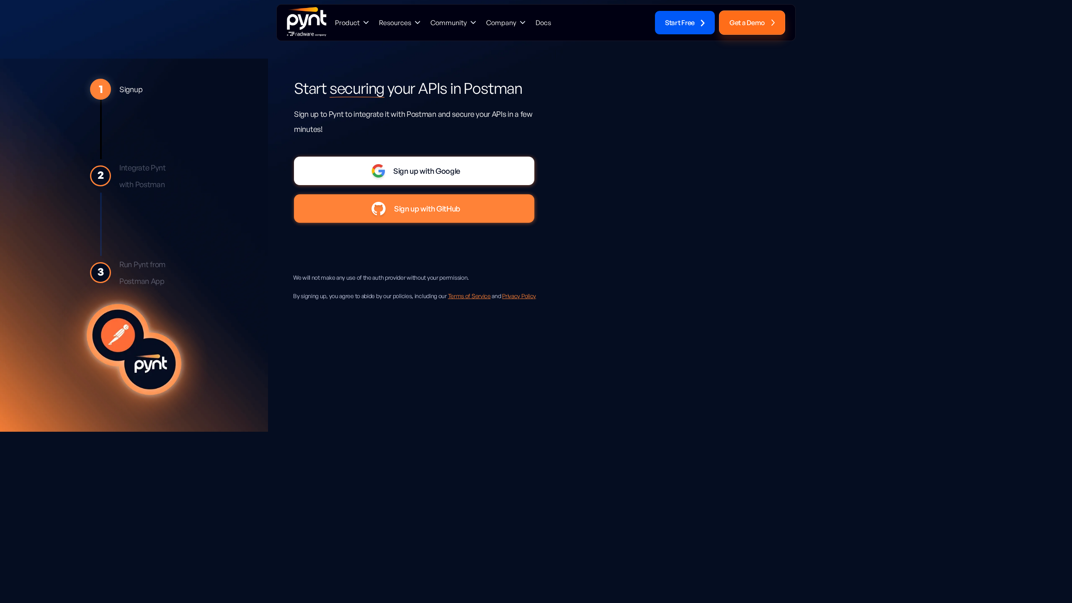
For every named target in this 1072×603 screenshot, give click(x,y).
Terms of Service (469, 295)
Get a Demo (747, 22)
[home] (307, 22)
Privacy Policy (519, 295)
